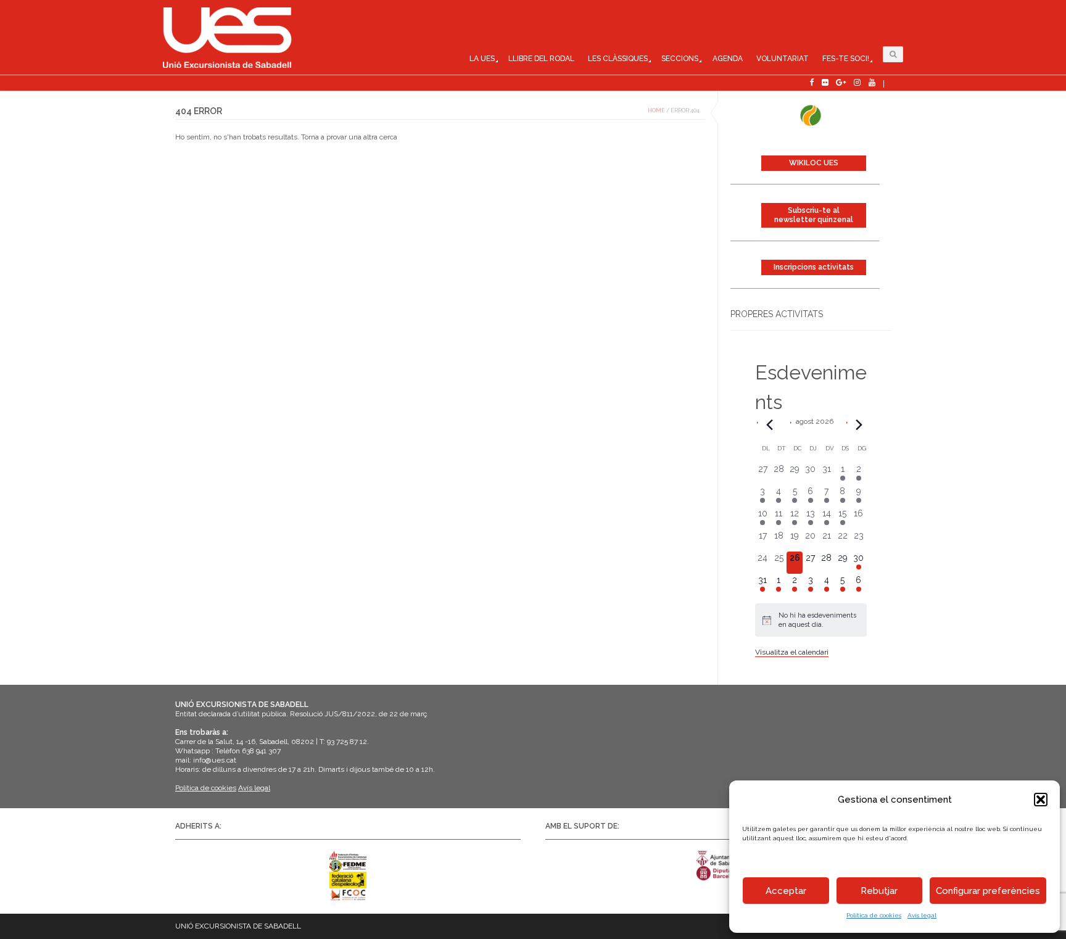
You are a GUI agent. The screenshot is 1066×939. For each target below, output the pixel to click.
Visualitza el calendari (791, 652)
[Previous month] (769, 424)
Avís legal (921, 915)
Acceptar (786, 890)
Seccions (679, 58)
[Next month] (859, 424)
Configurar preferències (988, 890)
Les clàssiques (618, 58)
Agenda (728, 58)
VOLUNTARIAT (782, 58)
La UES (482, 58)
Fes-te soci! (845, 58)
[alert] (811, 620)
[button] (1041, 799)
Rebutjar (879, 890)
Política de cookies (873, 915)
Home (656, 110)
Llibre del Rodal (541, 58)
